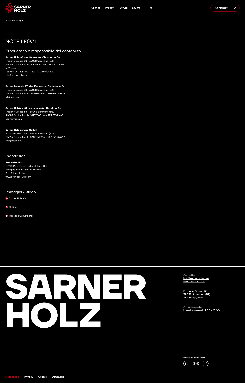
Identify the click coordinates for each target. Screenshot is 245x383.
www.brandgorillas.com (18, 176)
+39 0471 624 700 (194, 281)
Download (58, 377)
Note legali (12, 377)
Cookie (42, 377)
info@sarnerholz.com (16, 75)
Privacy (28, 377)
